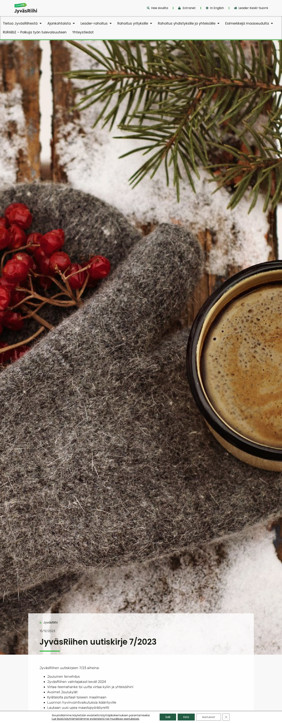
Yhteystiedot (83, 32)
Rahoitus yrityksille (132, 23)
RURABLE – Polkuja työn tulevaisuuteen (35, 32)
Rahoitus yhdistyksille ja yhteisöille (186, 23)
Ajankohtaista (59, 23)
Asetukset (208, 717)
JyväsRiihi (50, 622)
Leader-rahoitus (94, 23)
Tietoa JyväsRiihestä (20, 23)
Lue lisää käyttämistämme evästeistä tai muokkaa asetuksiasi (95, 719)
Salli (167, 717)
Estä (186, 717)
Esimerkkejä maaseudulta (247, 23)
